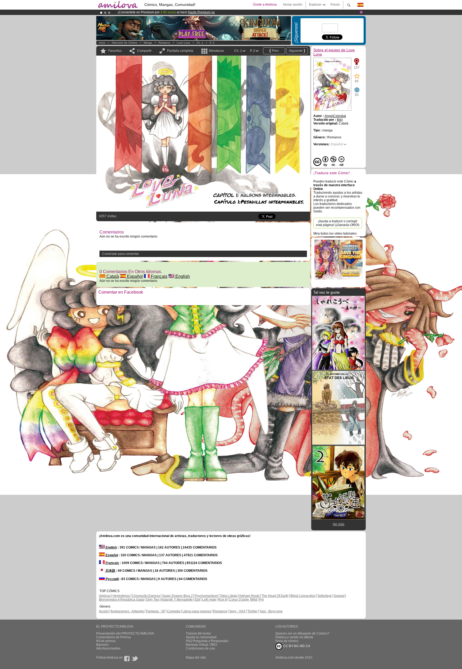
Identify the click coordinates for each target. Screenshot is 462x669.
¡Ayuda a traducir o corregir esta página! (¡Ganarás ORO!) (337, 223)
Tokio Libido (228, 596)
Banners (102, 645)
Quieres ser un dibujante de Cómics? (302, 633)
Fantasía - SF (155, 611)
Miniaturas (216, 51)
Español (134, 276)
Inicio (102, 42)
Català (112, 276)
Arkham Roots (249, 596)
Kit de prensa (106, 641)
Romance (164, 42)
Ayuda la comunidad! (201, 637)
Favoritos (115, 51)
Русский (112, 579)
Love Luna (183, 42)
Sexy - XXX (237, 611)
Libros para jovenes (196, 611)
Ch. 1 (200, 42)
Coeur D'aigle (239, 599)
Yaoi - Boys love (271, 611)
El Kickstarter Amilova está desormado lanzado (153, 12)
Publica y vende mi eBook (294, 637)
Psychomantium (206, 596)
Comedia (173, 611)
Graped (339, 596)
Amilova (105, 596)
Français (158, 276)
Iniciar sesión (292, 4)
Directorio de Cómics (124, 42)
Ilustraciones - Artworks (127, 611)
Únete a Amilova (265, 4)
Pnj (261, 599)
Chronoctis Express (146, 596)
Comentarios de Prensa (113, 637)
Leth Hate (209, 599)
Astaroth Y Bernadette (177, 599)
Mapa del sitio (196, 657)
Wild (254, 599)
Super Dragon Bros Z (177, 596)
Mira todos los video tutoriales (335, 233)
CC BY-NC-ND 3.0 (296, 646)
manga (148, 42)
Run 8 (222, 599)
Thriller (252, 611)
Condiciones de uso (200, 648)
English (182, 276)
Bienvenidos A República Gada (121, 599)
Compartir (144, 51)
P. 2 (212, 42)
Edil (197, 599)
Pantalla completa (180, 51)
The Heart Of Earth (274, 596)
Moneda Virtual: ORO (201, 645)
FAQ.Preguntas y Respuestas (207, 641)
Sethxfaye (324, 596)
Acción (104, 611)
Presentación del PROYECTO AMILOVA (125, 633)
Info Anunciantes (108, 648)
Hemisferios (121, 596)
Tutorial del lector (198, 633)
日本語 (110, 571)
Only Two (152, 599)
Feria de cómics (286, 641)
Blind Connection (302, 596)
